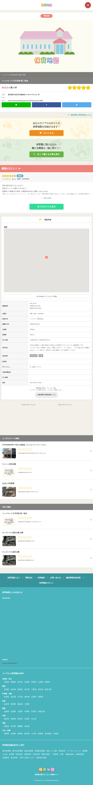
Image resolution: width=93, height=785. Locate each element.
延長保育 (19, 754)
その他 (4, 754)
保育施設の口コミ (46, 583)
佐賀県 (13, 733)
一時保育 (55, 754)
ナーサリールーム (74, 751)
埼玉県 (26, 689)
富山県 (13, 697)
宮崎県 (40, 733)
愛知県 (20, 704)
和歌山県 (41, 711)
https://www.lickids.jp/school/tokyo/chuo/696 (25, 101)
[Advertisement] (28, 420)
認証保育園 (28, 751)
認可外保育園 (17, 751)
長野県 (40, 697)
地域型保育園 (40, 751)
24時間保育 (79, 754)
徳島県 (6, 726)
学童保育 (61, 751)
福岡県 (6, 733)
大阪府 (20, 711)
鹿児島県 (48, 733)
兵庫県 (26, 711)
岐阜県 (6, 704)
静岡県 (13, 704)
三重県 (26, 704)
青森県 (13, 682)
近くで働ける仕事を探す (48, 154)
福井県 (26, 697)
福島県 (47, 682)
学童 (62, 754)
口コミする (48, 133)
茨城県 (6, 689)
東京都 (40, 689)
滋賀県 (6, 711)
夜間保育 (27, 754)
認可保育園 (6, 751)
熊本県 (26, 733)
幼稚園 (84, 751)
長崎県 (20, 733)
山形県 (40, 682)
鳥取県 (6, 719)
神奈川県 (48, 689)
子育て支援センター (27, 758)
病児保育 (14, 758)
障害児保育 (45, 754)
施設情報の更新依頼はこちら (81, 115)
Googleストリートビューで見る (48, 296)
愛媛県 (20, 726)
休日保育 (36, 754)
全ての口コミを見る (46, 206)
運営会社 (29, 578)
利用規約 (41, 578)
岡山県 (20, 719)
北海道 (6, 682)
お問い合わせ (55, 578)
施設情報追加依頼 (73, 578)
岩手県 (20, 682)
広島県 (26, 719)
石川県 (20, 697)
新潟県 (6, 697)
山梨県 (33, 697)
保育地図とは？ (13, 578)
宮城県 (26, 682)
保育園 (11, 754)
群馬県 (20, 689)
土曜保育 (5, 758)
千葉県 (33, 689)
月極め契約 (69, 754)
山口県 (33, 719)
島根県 (13, 719)
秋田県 (33, 682)
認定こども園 (51, 751)
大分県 (33, 733)
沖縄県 (55, 733)
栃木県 (13, 689)
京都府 (13, 711)
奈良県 (33, 711)
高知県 (26, 726)
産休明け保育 (41, 758)
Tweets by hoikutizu (9, 663)
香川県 (13, 726)
